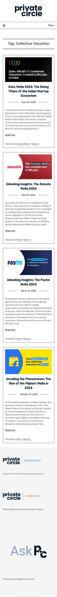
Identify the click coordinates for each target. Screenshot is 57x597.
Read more (10, 135)
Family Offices (23, 144)
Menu (51, 25)
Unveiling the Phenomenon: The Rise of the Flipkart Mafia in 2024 (28, 383)
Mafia (18, 240)
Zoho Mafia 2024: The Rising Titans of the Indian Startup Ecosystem (28, 91)
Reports (35, 144)
